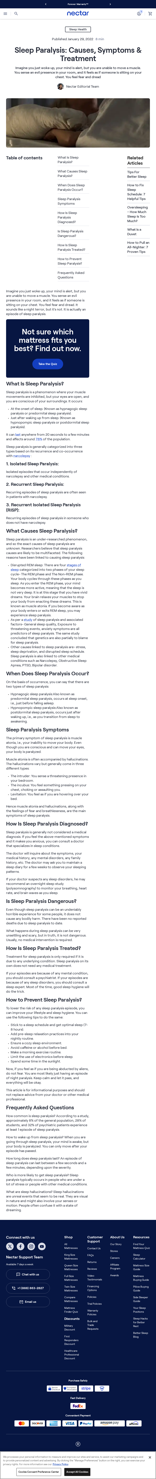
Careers (115, 1257)
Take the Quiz (47, 364)
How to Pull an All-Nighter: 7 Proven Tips (138, 247)
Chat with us (30, 1274)
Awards (114, 1275)
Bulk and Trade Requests (93, 1325)
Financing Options (93, 1288)
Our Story (116, 1244)
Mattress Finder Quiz (71, 1309)
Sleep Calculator (139, 1256)
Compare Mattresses (71, 1299)
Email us (30, 1301)
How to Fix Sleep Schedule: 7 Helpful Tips (136, 192)
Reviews (92, 1268)
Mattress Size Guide (141, 1267)
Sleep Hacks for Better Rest (140, 1322)
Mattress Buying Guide (141, 1278)
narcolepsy (21, 456)
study (28, 620)
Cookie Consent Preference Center (38, 1471)
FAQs (90, 1255)
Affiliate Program (115, 1266)
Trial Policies (94, 1303)
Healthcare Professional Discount (71, 1354)
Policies (91, 1296)
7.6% (39, 439)
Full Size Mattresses (71, 1278)
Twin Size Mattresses (71, 1288)
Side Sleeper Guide (140, 1299)
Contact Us (94, 1248)
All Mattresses (71, 1246)
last (18, 434)
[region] (78, 1465)
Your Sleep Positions (139, 1309)
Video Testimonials (94, 1277)
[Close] (150, 1457)
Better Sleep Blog (140, 1334)
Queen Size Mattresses (71, 1267)
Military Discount (69, 1327)
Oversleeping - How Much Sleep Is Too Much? (137, 214)
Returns (92, 1262)
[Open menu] (5, 13)
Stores (114, 1251)
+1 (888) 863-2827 (30, 1288)
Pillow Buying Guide (141, 1288)
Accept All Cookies (77, 1471)
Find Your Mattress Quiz (141, 1246)
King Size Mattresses (71, 1256)
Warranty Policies (92, 1312)
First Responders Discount (71, 1340)
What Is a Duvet (134, 232)
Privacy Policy (60, 1464)
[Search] (16, 13)
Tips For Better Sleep (136, 174)
